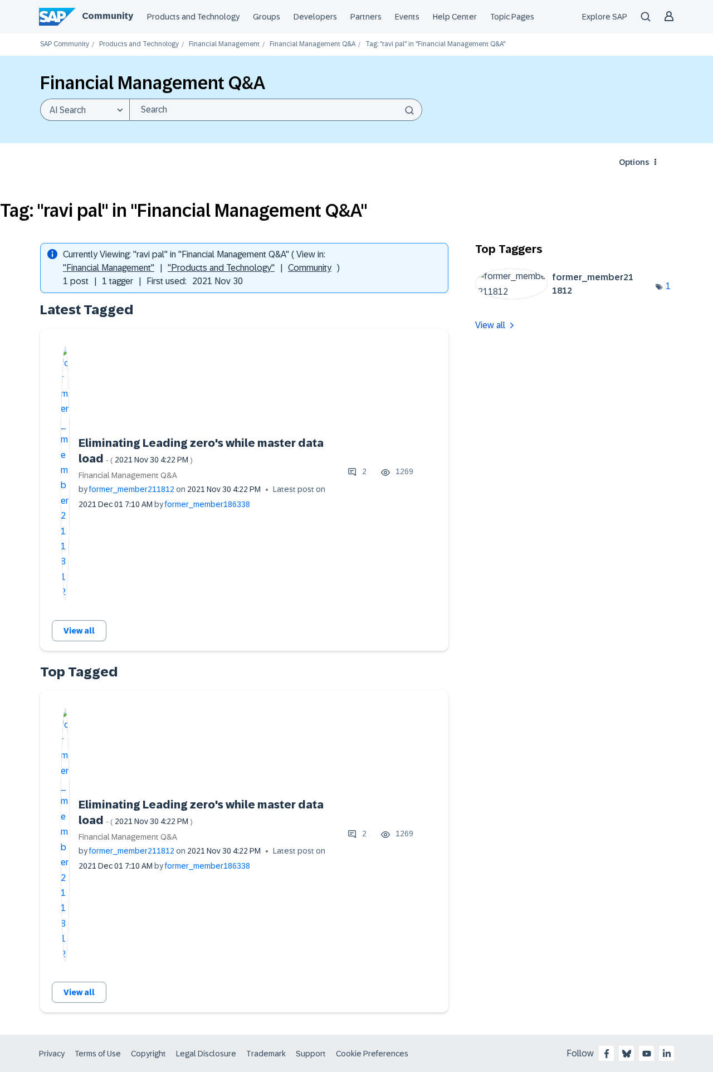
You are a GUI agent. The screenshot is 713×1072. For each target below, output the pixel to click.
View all (79, 630)
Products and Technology (193, 16)
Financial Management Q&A (312, 44)
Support (311, 1053)
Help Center (455, 16)
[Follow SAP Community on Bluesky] (626, 1053)
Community (107, 16)
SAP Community (64, 44)
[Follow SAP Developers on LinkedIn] (666, 1053)
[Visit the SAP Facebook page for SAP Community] (606, 1053)
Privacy (52, 1053)
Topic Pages (512, 16)
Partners (366, 16)
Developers (315, 16)
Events (407, 16)
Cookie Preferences (372, 1053)
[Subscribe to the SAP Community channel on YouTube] (646, 1053)
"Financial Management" (108, 267)
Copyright (148, 1053)
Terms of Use (98, 1053)
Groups (266, 16)
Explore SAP (604, 16)
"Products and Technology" (221, 267)
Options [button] (634, 162)
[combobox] (275, 110)
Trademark (266, 1053)
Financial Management (224, 44)
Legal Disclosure (206, 1053)
